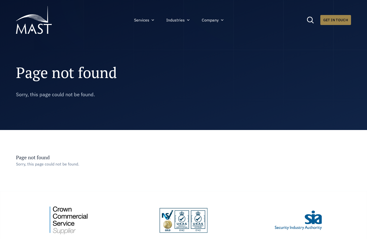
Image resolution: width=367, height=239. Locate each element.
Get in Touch (335, 20)
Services (141, 20)
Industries (175, 20)
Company (210, 20)
